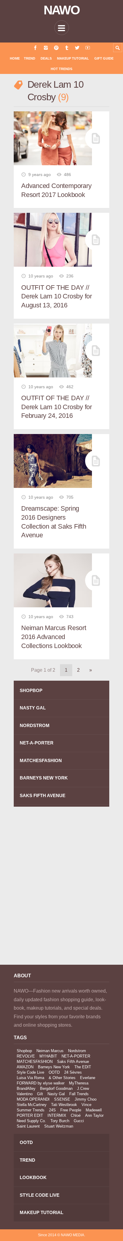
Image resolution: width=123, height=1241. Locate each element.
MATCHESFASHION (41, 760)
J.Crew (83, 1088)
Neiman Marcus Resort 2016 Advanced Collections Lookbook (53, 636)
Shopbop (24, 1051)
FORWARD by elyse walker (40, 1083)
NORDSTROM (35, 725)
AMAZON (25, 1067)
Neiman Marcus (50, 1051)
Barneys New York (54, 1067)
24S (52, 1110)
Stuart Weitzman (58, 1126)
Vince (86, 1105)
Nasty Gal (56, 1094)
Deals (46, 58)
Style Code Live (30, 1072)
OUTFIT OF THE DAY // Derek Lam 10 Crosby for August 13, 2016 (56, 296)
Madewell (94, 1110)
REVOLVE (26, 1056)
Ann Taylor (94, 1115)
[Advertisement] (61, 890)
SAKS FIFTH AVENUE (42, 795)
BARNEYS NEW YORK (44, 777)
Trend (29, 58)
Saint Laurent (28, 1126)
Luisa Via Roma (30, 1078)
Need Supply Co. (31, 1121)
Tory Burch (59, 1121)
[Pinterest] (56, 48)
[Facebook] (35, 48)
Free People (70, 1110)
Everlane (87, 1078)
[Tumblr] (66, 48)
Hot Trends (61, 69)
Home (15, 58)
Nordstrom (77, 1051)
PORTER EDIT (30, 1115)
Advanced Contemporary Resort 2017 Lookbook (56, 190)
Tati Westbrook (64, 1105)
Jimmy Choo (85, 1099)
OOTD (54, 1072)
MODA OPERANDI (33, 1099)
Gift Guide (103, 58)
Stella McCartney (32, 1105)
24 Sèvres (73, 1072)
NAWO (62, 10)
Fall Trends (79, 1094)
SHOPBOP (31, 690)
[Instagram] (46, 48)
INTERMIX (56, 1115)
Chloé (76, 1115)
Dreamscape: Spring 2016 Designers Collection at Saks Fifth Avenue (53, 522)
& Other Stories (62, 1078)
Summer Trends (30, 1110)
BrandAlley (26, 1088)
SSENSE (62, 1099)
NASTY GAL (33, 707)
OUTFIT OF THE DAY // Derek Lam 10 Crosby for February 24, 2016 (56, 406)
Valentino (25, 1094)
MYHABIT (48, 1056)
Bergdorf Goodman (56, 1088)
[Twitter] (77, 48)
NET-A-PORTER (36, 742)
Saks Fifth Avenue (73, 1062)
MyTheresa (78, 1083)
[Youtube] (87, 48)
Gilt (40, 1094)
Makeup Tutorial (73, 58)
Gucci (79, 1121)
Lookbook (33, 1177)
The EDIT (82, 1067)
